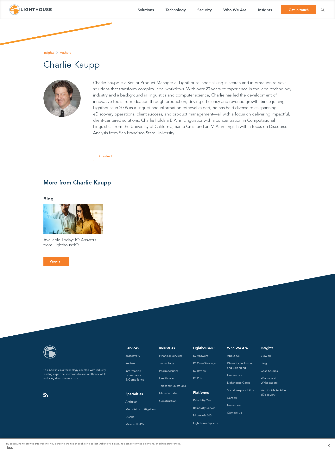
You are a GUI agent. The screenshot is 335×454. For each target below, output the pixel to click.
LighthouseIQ (204, 348)
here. (10, 447)
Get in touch (299, 10)
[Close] (329, 445)
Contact (105, 156)
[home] (31, 9)
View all (56, 261)
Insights (48, 53)
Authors (65, 53)
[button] (146, 9)
